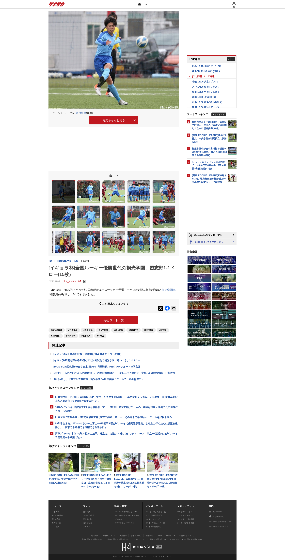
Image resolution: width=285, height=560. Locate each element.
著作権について (109, 536)
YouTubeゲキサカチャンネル (126, 512)
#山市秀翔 (103, 330)
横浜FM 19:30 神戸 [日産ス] (207, 66)
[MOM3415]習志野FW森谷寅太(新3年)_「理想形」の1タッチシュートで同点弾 (96, 366)
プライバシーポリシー (166, 536)
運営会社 (123, 536)
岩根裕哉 (81, 113)
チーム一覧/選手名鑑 (185, 523)
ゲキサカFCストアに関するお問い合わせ (187, 539)
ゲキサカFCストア (184, 512)
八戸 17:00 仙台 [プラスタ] (206, 81)
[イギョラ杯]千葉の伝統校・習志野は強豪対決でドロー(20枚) (87, 354)
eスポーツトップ (152, 519)
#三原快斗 (72, 330)
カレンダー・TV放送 (185, 519)
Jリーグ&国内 (57, 515)
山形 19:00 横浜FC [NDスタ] (207, 97)
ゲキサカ (56, 5)
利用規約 (149, 536)
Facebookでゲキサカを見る (208, 241)
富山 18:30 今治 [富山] (204, 92)
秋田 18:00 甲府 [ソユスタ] (206, 86)
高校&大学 (56, 519)
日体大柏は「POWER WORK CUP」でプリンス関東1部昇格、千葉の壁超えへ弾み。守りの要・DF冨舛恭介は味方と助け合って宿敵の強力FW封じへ (116, 399)
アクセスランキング (185, 515)
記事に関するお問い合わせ (118, 539)
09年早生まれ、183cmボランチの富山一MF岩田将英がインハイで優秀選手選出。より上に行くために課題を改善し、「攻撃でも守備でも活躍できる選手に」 (116, 425)
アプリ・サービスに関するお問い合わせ (149, 539)
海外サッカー (57, 523)
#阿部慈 (162, 330)
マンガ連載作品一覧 (154, 515)
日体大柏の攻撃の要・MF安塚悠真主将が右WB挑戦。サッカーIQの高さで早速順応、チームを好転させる (113, 417)
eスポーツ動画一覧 (153, 527)
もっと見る (87, 388)
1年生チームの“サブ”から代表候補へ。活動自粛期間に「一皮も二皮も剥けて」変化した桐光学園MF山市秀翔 (114, 372)
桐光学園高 (169, 289)
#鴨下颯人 (86, 336)
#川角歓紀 (55, 336)
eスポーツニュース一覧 (155, 523)
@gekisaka (217, 512)
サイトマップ (136, 536)
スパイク (55, 527)
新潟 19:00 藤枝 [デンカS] (206, 102)
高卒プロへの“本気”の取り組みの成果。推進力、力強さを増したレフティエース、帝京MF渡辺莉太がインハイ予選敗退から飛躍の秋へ (116, 435)
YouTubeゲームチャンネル (219, 526)
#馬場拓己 (133, 330)
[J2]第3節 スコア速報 (203, 71)
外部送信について (186, 536)
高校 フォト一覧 (113, 320)
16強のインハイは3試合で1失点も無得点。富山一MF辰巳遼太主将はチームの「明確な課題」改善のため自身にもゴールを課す (116, 409)
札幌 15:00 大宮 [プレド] (205, 76)
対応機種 (94, 536)
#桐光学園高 (56, 330)
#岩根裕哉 (88, 330)
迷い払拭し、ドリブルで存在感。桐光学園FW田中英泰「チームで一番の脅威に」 (98, 379)
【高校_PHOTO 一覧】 (72, 281)
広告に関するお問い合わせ (92, 539)
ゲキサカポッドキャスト (124, 523)
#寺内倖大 (70, 336)
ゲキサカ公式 (218, 517)
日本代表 (55, 512)
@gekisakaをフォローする (207, 235)
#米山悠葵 (118, 330)
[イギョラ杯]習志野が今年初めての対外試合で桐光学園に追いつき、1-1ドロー (96, 360)
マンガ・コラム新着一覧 (156, 512)
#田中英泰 (148, 330)
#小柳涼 (100, 336)
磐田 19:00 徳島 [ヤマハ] (205, 107)
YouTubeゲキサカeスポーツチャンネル (126, 517)
